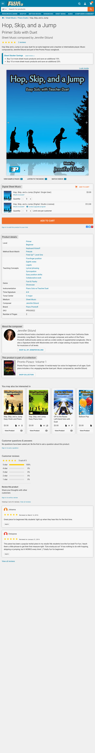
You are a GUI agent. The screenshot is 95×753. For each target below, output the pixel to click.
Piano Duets (23, 18)
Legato (29, 265)
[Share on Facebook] (87, 227)
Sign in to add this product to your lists (15, 227)
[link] (15, 3)
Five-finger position (34, 258)
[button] (3, 3)
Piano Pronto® (32, 307)
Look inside (84, 68)
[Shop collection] (9, 367)
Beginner (29, 245)
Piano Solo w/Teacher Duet (37, 288)
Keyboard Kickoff (33, 248)
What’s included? (18, 195)
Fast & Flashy (31, 281)
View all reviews (25, 502)
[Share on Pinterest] (92, 227)
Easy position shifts (34, 275)
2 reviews (22, 42)
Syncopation (31, 271)
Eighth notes (31, 262)
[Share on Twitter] (90, 227)
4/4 (27, 292)
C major (29, 296)
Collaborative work (33, 278)
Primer (28, 241)
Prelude (29, 252)
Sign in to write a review (10, 497)
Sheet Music (11, 18)
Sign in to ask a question (10, 448)
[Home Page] (3, 18)
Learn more (29, 56)
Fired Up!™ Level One (34, 255)
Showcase (30, 285)
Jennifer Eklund (32, 303)
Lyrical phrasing (32, 268)
